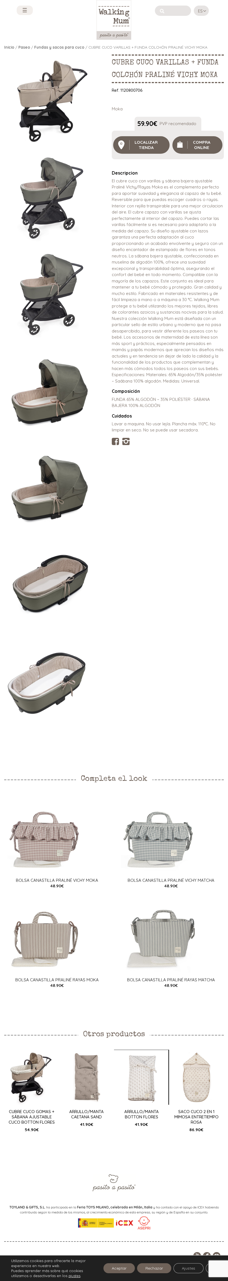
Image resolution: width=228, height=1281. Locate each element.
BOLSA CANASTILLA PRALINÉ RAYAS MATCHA (171, 979)
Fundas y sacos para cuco (59, 47)
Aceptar (119, 1268)
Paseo (24, 47)
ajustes (74, 1275)
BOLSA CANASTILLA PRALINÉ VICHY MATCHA (171, 880)
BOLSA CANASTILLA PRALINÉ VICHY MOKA (57, 880)
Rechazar (154, 1268)
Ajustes (188, 1268)
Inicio (9, 47)
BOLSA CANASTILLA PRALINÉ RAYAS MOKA (57, 979)
